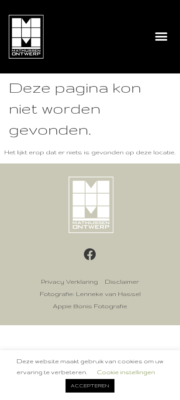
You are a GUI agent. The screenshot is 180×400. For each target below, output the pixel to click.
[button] (161, 37)
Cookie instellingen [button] (126, 372)
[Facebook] (90, 254)
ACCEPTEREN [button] (90, 385)
